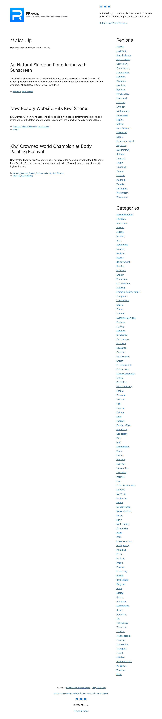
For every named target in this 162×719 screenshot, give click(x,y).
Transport (121, 648)
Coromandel (122, 72)
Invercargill (121, 98)
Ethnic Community (125, 373)
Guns (119, 451)
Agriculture (121, 223)
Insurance (121, 472)
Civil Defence (123, 283)
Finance (120, 408)
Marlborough (122, 111)
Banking (120, 253)
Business (17, 127)
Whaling (120, 670)
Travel (119, 653)
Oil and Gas (122, 528)
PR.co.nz (33, 13)
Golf (118, 442)
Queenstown (122, 150)
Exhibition (121, 382)
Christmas (121, 279)
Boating (120, 266)
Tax (118, 618)
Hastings (120, 89)
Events (32, 173)
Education (121, 348)
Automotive (122, 244)
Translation (122, 644)
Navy (119, 520)
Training (120, 640)
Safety (119, 593)
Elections (121, 352)
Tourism (120, 631)
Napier (119, 119)
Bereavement (123, 262)
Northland (121, 132)
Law (118, 481)
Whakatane (122, 197)
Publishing (121, 571)
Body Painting (27, 176)
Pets (118, 537)
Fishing (120, 412)
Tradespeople (123, 636)
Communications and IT (128, 292)
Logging (120, 489)
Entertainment (123, 365)
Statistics (121, 614)
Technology (122, 623)
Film (118, 403)
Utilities (120, 657)
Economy (121, 343)
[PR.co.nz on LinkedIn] (101, 6)
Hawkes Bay (122, 94)
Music (119, 515)
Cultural (120, 313)
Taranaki (120, 158)
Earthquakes (122, 339)
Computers (122, 296)
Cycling (120, 326)
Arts (118, 240)
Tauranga (121, 167)
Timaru (120, 171)
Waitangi (120, 180)
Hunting (120, 464)
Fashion (39, 173)
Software (121, 601)
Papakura (121, 145)
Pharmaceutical (124, 541)
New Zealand (27, 92)
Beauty (120, 257)
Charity (120, 275)
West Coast (122, 193)
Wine (119, 674)
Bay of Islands (123, 55)
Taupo (119, 162)
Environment (122, 369)
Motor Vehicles (123, 511)
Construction (122, 300)
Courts (119, 305)
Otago (119, 137)
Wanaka (120, 184)
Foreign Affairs (123, 425)
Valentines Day (124, 661)
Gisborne (121, 81)
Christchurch (122, 68)
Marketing (121, 498)
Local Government (125, 485)
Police (119, 554)
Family (119, 391)
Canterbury (122, 64)
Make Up (17, 92)
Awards (16, 173)
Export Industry (124, 386)
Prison (119, 562)
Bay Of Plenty (123, 59)
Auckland (121, 51)
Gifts (118, 438)
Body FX (16, 176)
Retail (119, 588)
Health (119, 455)
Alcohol (120, 236)
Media (119, 502)
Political (120, 558)
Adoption (121, 219)
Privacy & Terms (81, 711)
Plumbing (121, 550)
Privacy (120, 567)
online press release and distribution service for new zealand (81, 693)
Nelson (120, 124)
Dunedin (120, 76)
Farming (120, 395)
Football (120, 421)
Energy (119, 361)
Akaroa (120, 46)
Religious (121, 584)
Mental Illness (123, 507)
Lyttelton (120, 107)
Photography (122, 545)
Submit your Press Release (113, 23)
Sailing (119, 597)
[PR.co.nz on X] (105, 6)
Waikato (120, 175)
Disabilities (121, 335)
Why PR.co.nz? (99, 687)
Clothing (120, 287)
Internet (25, 127)
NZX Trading (122, 524)
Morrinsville (122, 115)
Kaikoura (120, 102)
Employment (122, 356)
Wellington (121, 188)
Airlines (120, 227)
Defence (120, 330)
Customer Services (126, 318)
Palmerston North (125, 141)
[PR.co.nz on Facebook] (109, 6)
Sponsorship (122, 605)
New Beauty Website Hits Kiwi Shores (49, 108)
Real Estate (122, 580)
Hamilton (121, 85)
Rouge (15, 129)
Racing (119, 575)
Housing (120, 459)
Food (119, 416)
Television (121, 627)
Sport (119, 610)
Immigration (122, 468)
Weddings (121, 666)
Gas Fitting (121, 429)
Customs (120, 322)
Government (122, 446)
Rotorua (120, 154)
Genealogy (121, 434)
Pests (119, 532)
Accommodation (124, 214)
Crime (119, 309)
